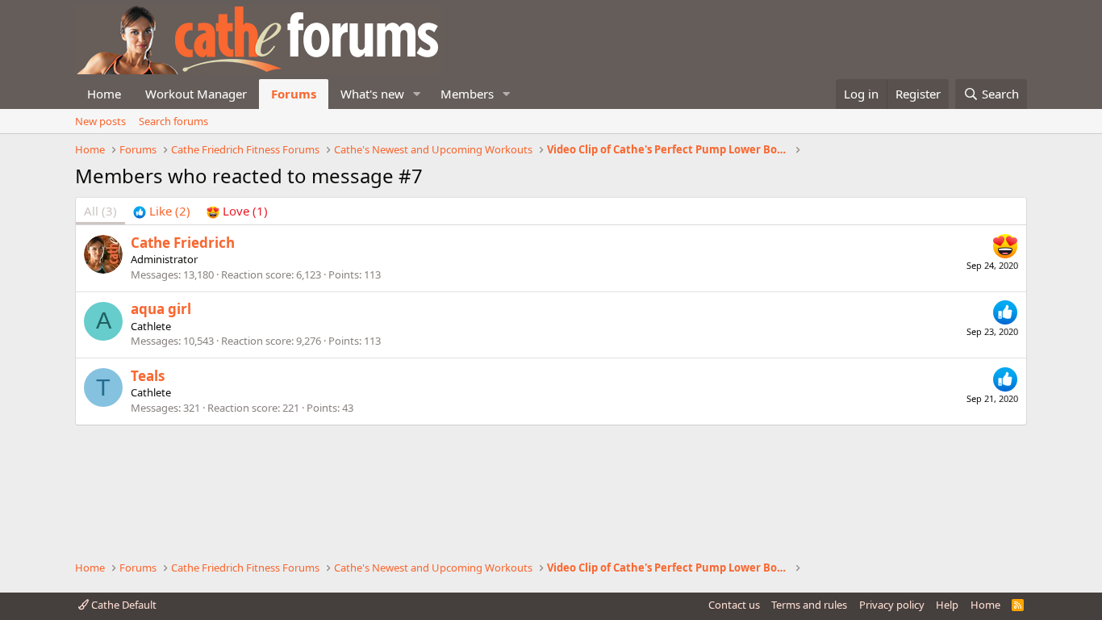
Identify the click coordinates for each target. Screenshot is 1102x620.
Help (947, 604)
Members (467, 94)
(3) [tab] (100, 211)
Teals (148, 376)
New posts (100, 121)
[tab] (161, 211)
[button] (417, 94)
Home (104, 94)
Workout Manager (196, 94)
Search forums (173, 121)
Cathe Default (123, 604)
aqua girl (161, 309)
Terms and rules (809, 604)
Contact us (734, 604)
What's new (372, 94)
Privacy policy (892, 604)
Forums (293, 94)
